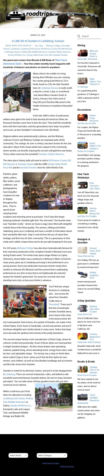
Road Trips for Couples (18, 46)
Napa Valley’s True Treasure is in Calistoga (89, 83)
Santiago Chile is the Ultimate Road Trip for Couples (88, 371)
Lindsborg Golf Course (30, 49)
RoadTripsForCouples (50, 463)
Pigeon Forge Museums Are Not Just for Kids (88, 119)
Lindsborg (15, 49)
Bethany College (53, 46)
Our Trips (39, 46)
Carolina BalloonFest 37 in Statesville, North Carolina (88, 338)
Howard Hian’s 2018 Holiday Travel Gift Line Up (88, 252)
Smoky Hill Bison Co (20, 405)
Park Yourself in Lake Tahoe (95, 186)
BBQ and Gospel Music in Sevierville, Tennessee (87, 55)
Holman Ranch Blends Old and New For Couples (88, 212)
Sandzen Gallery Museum (59, 52)
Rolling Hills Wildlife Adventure (34, 52)
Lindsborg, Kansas (49, 88)
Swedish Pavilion (60, 55)
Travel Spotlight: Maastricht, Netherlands (88, 399)
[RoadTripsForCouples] (28, 21)
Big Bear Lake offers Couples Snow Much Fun (88, 310)
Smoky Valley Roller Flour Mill (39, 55)
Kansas (6, 49)
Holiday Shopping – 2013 (95, 275)
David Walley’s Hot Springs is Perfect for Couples (89, 147)
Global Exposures (67, 467)
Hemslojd (65, 46)
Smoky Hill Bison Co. (17, 55)
